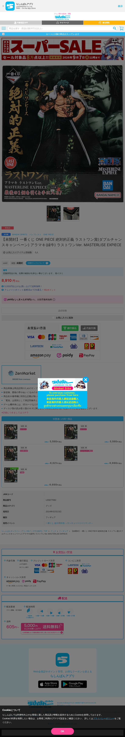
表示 (120, 6)
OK (62, 731)
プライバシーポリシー (103, 718)
